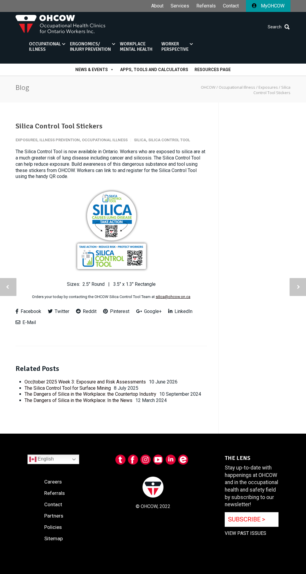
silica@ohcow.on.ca (173, 296)
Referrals (206, 6)
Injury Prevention (90, 46)
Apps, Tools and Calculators (154, 69)
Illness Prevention (59, 140)
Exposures (26, 140)
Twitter (61, 311)
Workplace (136, 46)
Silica (140, 140)
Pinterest (119, 311)
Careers (53, 482)
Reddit (89, 311)
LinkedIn (182, 311)
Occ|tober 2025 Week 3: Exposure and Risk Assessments (85, 382)
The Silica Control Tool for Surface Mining (68, 388)
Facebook (30, 311)
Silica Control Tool (169, 140)
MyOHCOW (272, 6)
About (157, 6)
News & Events (91, 69)
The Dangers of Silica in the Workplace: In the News (78, 400)
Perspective (175, 46)
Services (180, 6)
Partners (53, 516)
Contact (231, 6)
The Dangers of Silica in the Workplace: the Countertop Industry (90, 394)
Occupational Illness (105, 140)
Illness (45, 46)
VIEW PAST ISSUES (245, 533)
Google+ (152, 311)
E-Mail (28, 322)
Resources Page (213, 69)
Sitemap (53, 538)
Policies (53, 527)
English (45, 458)
